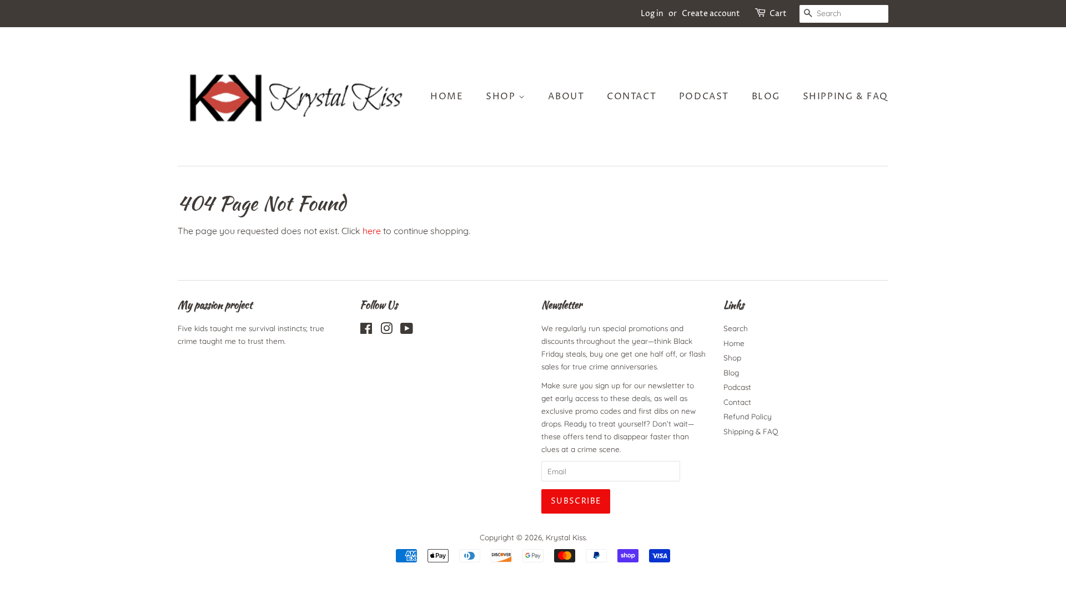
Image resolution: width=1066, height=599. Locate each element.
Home (446, 96)
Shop (502, 96)
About (566, 96)
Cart (778, 13)
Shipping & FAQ (845, 96)
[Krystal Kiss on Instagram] (386, 330)
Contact (631, 96)
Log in (652, 13)
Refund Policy (747, 416)
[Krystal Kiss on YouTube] (406, 330)
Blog (766, 96)
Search (735, 328)
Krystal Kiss (566, 537)
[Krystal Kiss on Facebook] (366, 330)
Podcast (704, 96)
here (372, 230)
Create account (711, 13)
